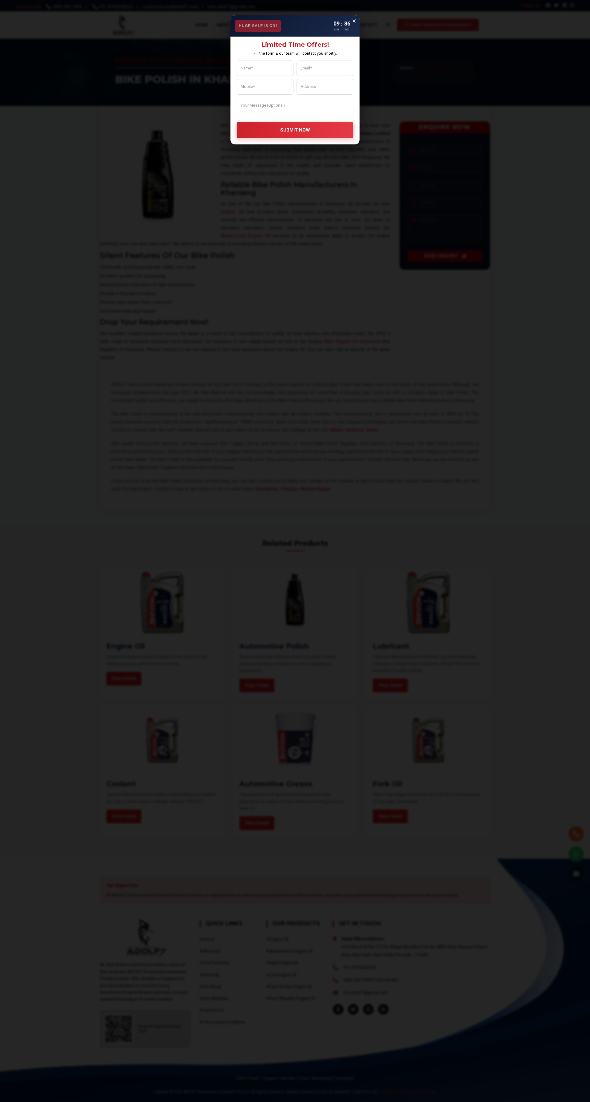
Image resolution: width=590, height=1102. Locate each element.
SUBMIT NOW (295, 130)
